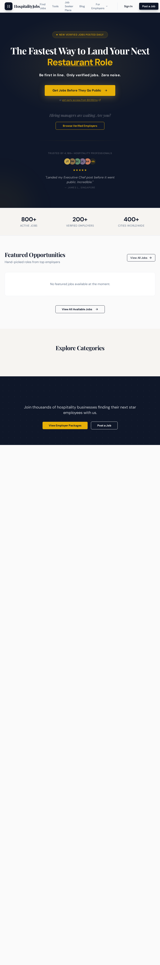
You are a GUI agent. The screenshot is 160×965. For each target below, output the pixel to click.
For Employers (97, 6)
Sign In (128, 6)
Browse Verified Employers (80, 126)
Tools (55, 6)
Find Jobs (43, 6)
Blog (82, 6)
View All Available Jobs (77, 309)
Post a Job (148, 6)
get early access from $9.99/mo (80, 100)
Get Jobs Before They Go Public (76, 90)
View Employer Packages (65, 425)
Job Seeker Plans (69, 6)
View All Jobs (138, 258)
